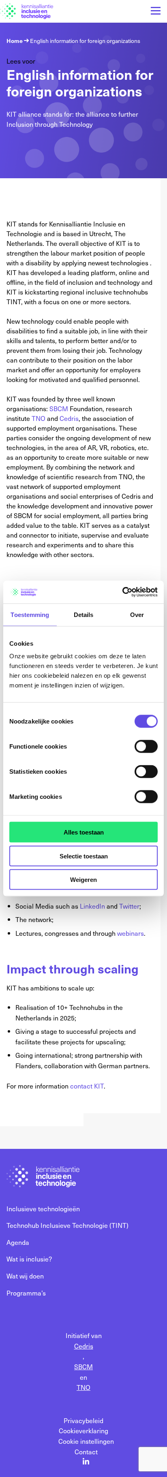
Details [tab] (84, 614)
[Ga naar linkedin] (86, 1462)
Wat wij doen (25, 1276)
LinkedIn (92, 906)
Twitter (129, 906)
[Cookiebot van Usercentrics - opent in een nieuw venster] (122, 592)
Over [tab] (137, 614)
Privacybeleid (83, 1420)
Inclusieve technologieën (43, 1208)
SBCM (58, 408)
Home (14, 40)
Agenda (17, 1242)
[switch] (146, 746)
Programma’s (26, 1293)
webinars (130, 933)
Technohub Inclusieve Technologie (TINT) (67, 1225)
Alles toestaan (84, 832)
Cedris (69, 418)
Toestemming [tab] (30, 614)
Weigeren (83, 879)
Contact (86, 1451)
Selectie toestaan (84, 855)
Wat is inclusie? (29, 1259)
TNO (38, 418)
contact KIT (87, 1086)
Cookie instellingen (86, 1441)
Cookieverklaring (83, 1430)
